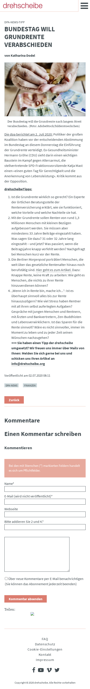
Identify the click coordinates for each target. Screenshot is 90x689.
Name (9, 483)
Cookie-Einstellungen (45, 649)
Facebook (7, 615)
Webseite (11, 509)
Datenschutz (45, 644)
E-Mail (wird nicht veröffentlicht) (28, 496)
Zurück (14, 400)
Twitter (16, 615)
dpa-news (11, 385)
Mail (25, 615)
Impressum (45, 660)
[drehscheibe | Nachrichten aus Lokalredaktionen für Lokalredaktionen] (22, 5)
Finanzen (30, 385)
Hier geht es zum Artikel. (54, 270)
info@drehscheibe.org (28, 363)
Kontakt (45, 654)
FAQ (45, 639)
